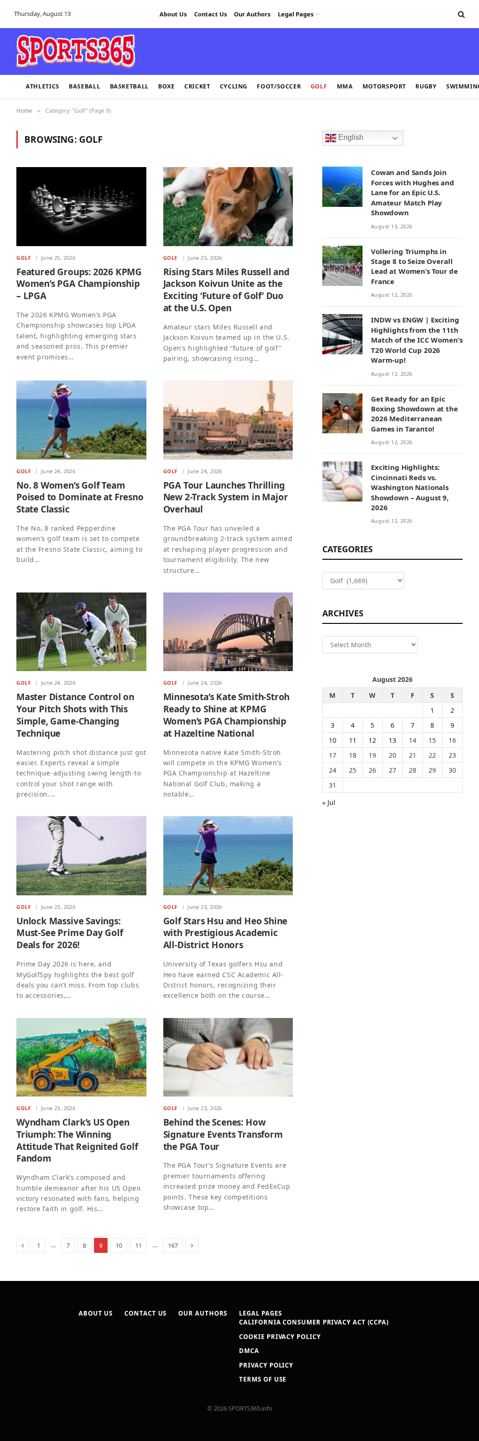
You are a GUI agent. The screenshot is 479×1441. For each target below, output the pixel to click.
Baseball (84, 86)
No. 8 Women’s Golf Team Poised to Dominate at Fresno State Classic (80, 498)
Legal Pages (295, 14)
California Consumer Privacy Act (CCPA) (314, 1322)
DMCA (249, 1350)
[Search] (460, 14)
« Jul (328, 802)
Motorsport (384, 86)
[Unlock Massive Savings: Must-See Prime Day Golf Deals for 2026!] (81, 855)
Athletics (42, 86)
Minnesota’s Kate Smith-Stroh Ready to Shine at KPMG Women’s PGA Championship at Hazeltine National (226, 715)
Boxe (166, 86)
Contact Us (210, 14)
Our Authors (252, 14)
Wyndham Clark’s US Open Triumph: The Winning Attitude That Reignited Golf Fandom (77, 1140)
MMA (345, 86)
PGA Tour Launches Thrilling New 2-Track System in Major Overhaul (225, 498)
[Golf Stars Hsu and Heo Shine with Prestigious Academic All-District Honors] (228, 855)
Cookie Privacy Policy (279, 1336)
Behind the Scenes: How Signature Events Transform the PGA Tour (223, 1135)
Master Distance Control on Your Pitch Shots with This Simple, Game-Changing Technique (75, 715)
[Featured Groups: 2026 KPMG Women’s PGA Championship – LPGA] (81, 206)
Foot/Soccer (279, 86)
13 (392, 740)
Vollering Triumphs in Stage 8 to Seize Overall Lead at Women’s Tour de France (414, 266)
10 (119, 1245)
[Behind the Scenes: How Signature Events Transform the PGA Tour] (228, 1057)
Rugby (425, 86)
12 (372, 740)
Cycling (233, 86)
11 (138, 1245)
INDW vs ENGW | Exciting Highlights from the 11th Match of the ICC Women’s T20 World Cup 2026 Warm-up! (416, 340)
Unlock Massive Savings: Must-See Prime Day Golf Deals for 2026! (69, 933)
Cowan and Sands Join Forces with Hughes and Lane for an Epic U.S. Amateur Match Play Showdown (412, 192)
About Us (173, 14)
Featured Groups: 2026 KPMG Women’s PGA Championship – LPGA (79, 284)
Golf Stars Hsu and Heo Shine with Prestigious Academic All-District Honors (225, 933)
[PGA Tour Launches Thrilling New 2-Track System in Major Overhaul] (228, 419)
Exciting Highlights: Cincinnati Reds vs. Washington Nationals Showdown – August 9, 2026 (410, 487)
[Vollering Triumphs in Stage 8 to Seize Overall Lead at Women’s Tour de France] (342, 266)
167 (173, 1245)
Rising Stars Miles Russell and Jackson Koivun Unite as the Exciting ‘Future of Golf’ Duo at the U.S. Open (226, 290)
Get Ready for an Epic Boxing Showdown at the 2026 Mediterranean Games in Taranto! (414, 413)
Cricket (197, 86)
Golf (319, 86)
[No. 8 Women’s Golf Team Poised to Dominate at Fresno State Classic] (81, 419)
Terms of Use (262, 1379)
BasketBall (129, 86)
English (349, 138)
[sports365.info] (75, 51)
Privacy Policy (266, 1365)
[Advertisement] (233, 51)
